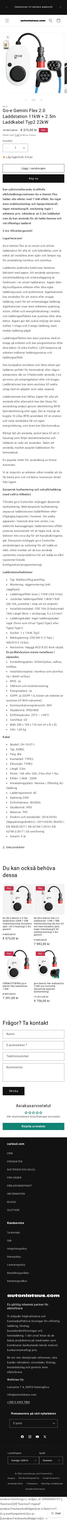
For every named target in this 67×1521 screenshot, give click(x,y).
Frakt (17, 135)
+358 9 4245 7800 (18, 1402)
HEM (10, 1153)
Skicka (13, 1091)
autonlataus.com (31, 1474)
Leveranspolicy (16, 1264)
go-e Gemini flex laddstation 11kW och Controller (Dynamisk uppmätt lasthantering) (49, 987)
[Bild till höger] (41, 100)
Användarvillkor (15, 1484)
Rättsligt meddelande (52, 1484)
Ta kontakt (13, 1232)
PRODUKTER (14, 1161)
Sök (9, 1240)
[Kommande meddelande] (60, 7)
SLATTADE (13, 1210)
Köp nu (33, 178)
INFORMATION (16, 1193)
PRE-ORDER (14, 1177)
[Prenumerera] (53, 1423)
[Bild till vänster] (26, 100)
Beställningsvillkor (18, 1273)
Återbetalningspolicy (29, 1478)
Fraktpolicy (32, 1484)
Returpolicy (14, 1256)
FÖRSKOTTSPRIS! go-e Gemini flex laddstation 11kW (15, 986)
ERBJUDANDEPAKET (19, 1185)
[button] (7, 21)
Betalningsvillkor (17, 1281)
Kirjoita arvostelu (33, 1126)
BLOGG (11, 1202)
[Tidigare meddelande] (7, 7)
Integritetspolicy (17, 1248)
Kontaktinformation (35, 1489)
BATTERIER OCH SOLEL (21, 1169)
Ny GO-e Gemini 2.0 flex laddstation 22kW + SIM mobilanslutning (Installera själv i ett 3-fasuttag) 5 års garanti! (17, 923)
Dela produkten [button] (15, 847)
